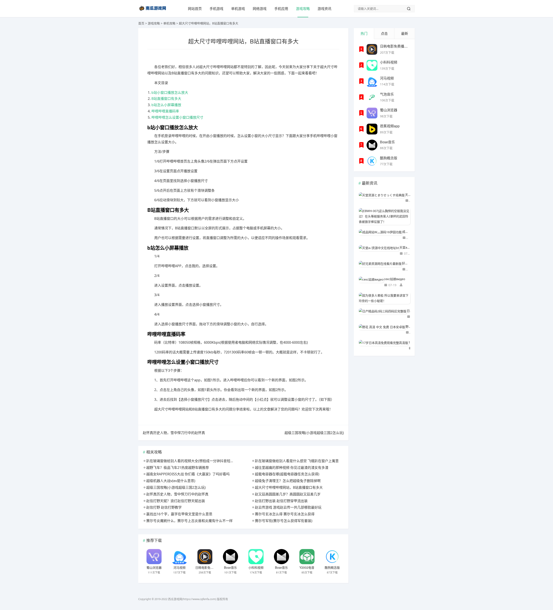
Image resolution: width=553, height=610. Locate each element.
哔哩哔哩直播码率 (165, 111)
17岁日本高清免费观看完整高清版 (409, 342)
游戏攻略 (303, 8)
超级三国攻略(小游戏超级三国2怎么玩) (314, 432)
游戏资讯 (324, 8)
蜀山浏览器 (154, 567)
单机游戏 (238, 8)
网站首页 (195, 8)
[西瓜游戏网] (153, 12)
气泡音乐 (387, 94)
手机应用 (281, 8)
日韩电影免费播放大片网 (212, 567)
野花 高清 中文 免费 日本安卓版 (407, 326)
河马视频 (179, 567)
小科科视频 (256, 567)
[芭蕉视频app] (372, 129)
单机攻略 (169, 23)
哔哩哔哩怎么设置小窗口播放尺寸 (177, 117)
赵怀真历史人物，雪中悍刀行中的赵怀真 (174, 432)
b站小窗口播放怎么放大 (169, 92)
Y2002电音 (306, 567)
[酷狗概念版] (332, 556)
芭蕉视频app (390, 125)
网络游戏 (260, 8)
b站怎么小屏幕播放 (166, 104)
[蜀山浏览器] (154, 556)
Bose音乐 (230, 567)
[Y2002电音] (307, 556)
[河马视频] (179, 556)
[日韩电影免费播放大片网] (205, 556)
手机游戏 (216, 8)
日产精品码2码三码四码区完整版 (408, 311)
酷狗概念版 (332, 567)
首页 (141, 23)
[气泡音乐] (372, 97)
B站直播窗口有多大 (166, 98)
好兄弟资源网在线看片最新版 (406, 263)
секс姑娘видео (394, 279)
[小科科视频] (256, 556)
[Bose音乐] (230, 556)
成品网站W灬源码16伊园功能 (406, 232)
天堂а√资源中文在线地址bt (404, 247)
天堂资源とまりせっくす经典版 (407, 195)
